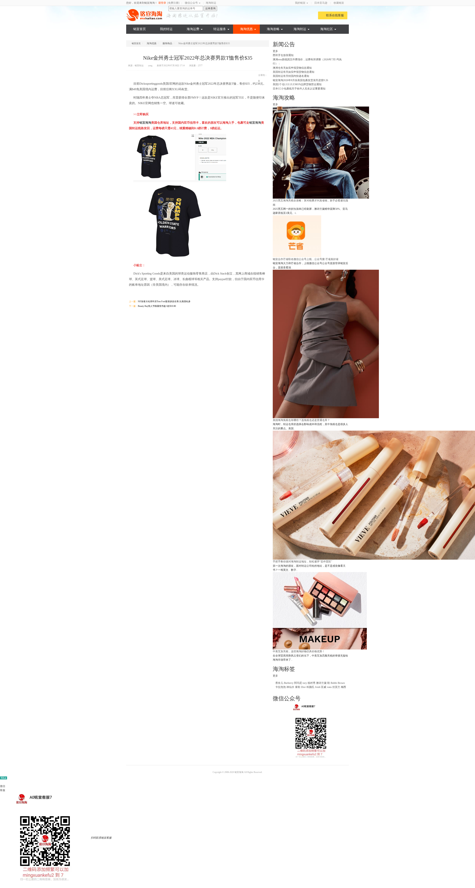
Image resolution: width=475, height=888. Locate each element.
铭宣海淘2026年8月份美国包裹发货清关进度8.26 (300, 80)
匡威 (323, 687)
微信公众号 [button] (192, 2)
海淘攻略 (273, 29)
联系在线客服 (335, 15)
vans (329, 687)
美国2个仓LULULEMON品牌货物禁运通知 (297, 84)
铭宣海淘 (144, 15)
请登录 (162, 2)
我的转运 (166, 29)
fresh (317, 687)
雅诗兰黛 (321, 683)
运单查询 (210, 8)
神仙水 (290, 687)
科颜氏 (310, 687)
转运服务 (219, 29)
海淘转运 (211, 2)
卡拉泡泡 (280, 687)
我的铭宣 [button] (300, 2)
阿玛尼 (298, 683)
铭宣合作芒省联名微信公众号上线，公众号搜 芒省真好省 (305, 259)
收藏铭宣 (339, 2)
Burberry (288, 683)
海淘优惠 (246, 29)
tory (305, 683)
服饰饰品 (167, 43)
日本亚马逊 (320, 2)
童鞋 (297, 687)
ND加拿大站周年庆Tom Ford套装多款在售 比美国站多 (164, 301)
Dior (304, 687)
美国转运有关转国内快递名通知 (291, 76)
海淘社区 (326, 29)
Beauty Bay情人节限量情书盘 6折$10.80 (157, 306)
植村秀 (311, 683)
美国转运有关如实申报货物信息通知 (293, 72)
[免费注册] (173, 2)
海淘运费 (193, 29)
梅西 (343, 687)
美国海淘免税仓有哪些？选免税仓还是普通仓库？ (301, 420)
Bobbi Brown (338, 683)
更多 (276, 51)
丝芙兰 (336, 687)
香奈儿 (279, 683)
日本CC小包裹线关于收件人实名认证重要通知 (299, 88)
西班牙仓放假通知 (283, 55)
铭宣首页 (139, 29)
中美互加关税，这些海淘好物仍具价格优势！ (299, 651)
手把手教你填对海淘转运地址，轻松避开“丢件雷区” (302, 561)
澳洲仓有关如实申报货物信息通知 (292, 67)
